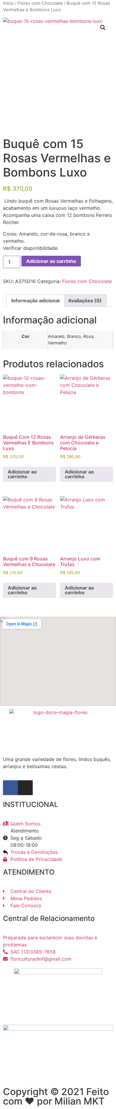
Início (8, 3)
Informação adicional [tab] (35, 301)
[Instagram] (25, 787)
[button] (103, 27)
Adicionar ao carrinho (51, 261)
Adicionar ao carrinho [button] (22, 474)
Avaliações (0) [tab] (85, 301)
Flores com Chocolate (40, 3)
